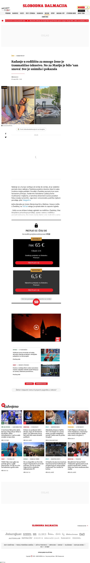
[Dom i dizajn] (82, 534)
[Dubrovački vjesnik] (52, 538)
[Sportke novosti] (35, 534)
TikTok (25, 206)
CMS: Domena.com (59, 556)
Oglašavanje (68, 545)
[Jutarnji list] (13, 534)
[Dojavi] (5, 9)
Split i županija (30, 13)
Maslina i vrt (61, 13)
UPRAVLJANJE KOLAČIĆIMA (45, 552)
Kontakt (60, 545)
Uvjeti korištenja (9, 545)
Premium (7, 13)
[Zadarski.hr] (66, 538)
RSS (41, 547)
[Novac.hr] (27, 538)
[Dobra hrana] (72, 534)
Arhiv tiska (81, 13)
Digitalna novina (79, 545)
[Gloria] (58, 534)
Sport (53, 13)
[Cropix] (38, 538)
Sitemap (47, 547)
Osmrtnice (45, 17)
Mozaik (47, 13)
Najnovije (15, 13)
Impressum (52, 545)
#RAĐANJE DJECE (41, 383)
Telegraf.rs (27, 200)
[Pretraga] (87, 11)
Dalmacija (40, 13)
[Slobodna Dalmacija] (45, 6)
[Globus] (42, 534)
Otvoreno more (71, 13)
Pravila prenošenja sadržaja (24, 545)
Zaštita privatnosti (41, 545)
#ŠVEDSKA (29, 383)
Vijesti (22, 13)
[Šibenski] (76, 538)
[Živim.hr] (51, 534)
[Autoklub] (14, 538)
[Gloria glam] (63, 534)
